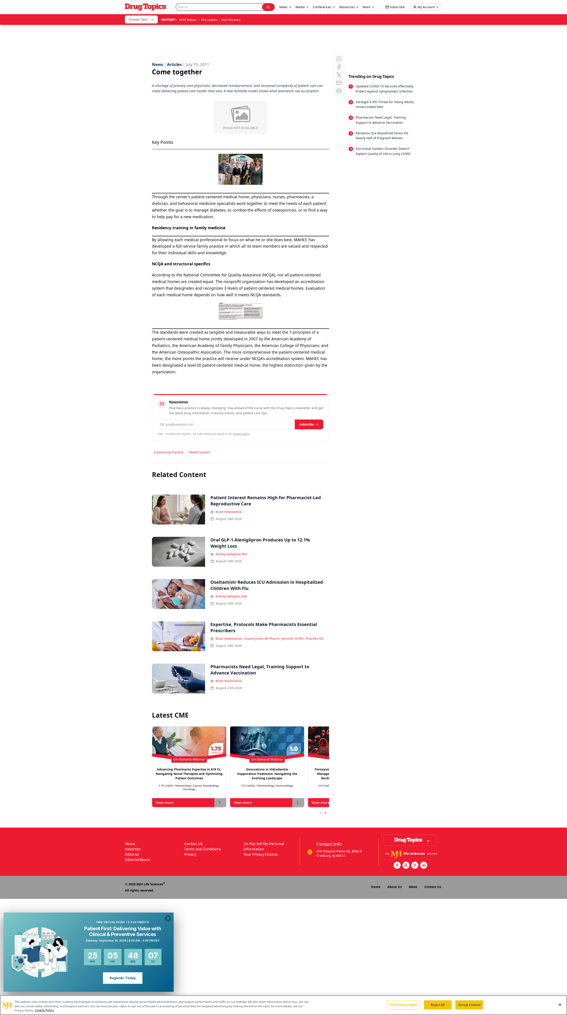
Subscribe (306, 424)
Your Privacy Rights (404, 1005)
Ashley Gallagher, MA (231, 554)
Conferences (322, 7)
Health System (199, 452)
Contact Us (193, 843)
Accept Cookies (469, 1005)
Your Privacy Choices (261, 854)
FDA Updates (209, 20)
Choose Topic (138, 19)
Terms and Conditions (202, 849)
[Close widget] (168, 918)
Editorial (132, 854)
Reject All (438, 1005)
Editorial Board (137, 859)
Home (375, 887)
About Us (394, 887)
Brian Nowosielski (229, 512)
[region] (283, 1005)
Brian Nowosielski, (229, 638)
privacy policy (241, 434)
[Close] (560, 1004)
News (413, 887)
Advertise (133, 849)
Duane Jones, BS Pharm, (262, 638)
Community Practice (168, 452)
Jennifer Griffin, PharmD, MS (303, 638)
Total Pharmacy (230, 20)
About (130, 843)
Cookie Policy (44, 1010)
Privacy (190, 854)
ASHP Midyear (188, 20)
